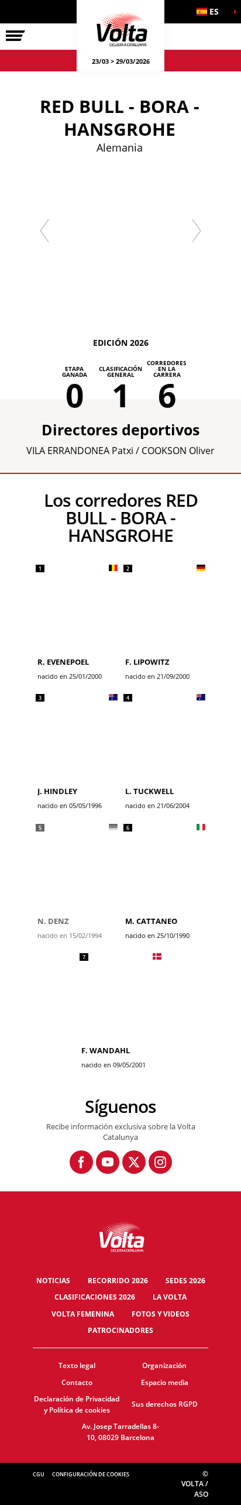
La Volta (170, 1297)
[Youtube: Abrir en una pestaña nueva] (107, 1162)
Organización (164, 1365)
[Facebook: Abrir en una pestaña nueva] (81, 1162)
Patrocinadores (120, 1330)
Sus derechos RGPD (165, 1404)
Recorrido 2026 (118, 1281)
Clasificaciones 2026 (94, 1297)
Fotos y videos (161, 1314)
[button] (212, 11)
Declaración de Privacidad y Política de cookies (76, 1404)
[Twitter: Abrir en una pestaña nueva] (134, 1162)
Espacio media (164, 1382)
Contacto (76, 1382)
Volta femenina (82, 1314)
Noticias (53, 1281)
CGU (38, 1474)
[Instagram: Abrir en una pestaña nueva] (160, 1162)
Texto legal (76, 1365)
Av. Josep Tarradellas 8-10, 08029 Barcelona (120, 1431)
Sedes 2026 (185, 1281)
